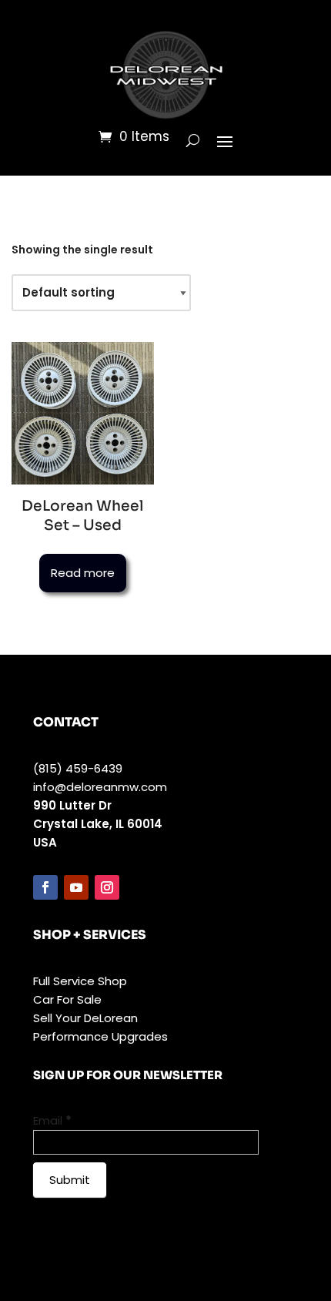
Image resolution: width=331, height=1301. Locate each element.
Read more (83, 573)
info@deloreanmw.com (100, 787)
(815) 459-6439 (77, 768)
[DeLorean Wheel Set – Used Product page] (82, 413)
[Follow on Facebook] (45, 887)
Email (52, 1120)
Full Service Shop (80, 981)
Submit (69, 1180)
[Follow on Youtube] (76, 887)
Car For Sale (67, 999)
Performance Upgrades (100, 1036)
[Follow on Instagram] (107, 887)
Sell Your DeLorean (85, 1018)
